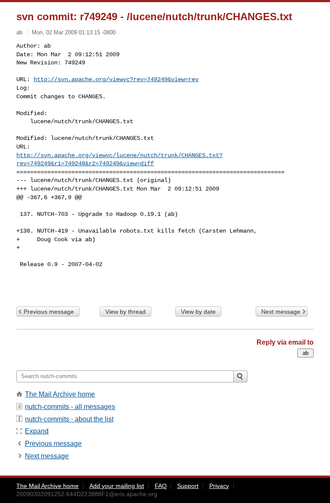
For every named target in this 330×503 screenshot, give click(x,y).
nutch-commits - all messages (70, 406)
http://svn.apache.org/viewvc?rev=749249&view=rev (116, 79)
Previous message (49, 311)
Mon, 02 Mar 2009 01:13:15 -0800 (74, 32)
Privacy (219, 485)
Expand (37, 431)
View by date (198, 311)
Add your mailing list (116, 485)
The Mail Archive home (60, 394)
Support (188, 485)
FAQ (161, 485)
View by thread (125, 311)
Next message (280, 311)
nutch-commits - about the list (69, 419)
